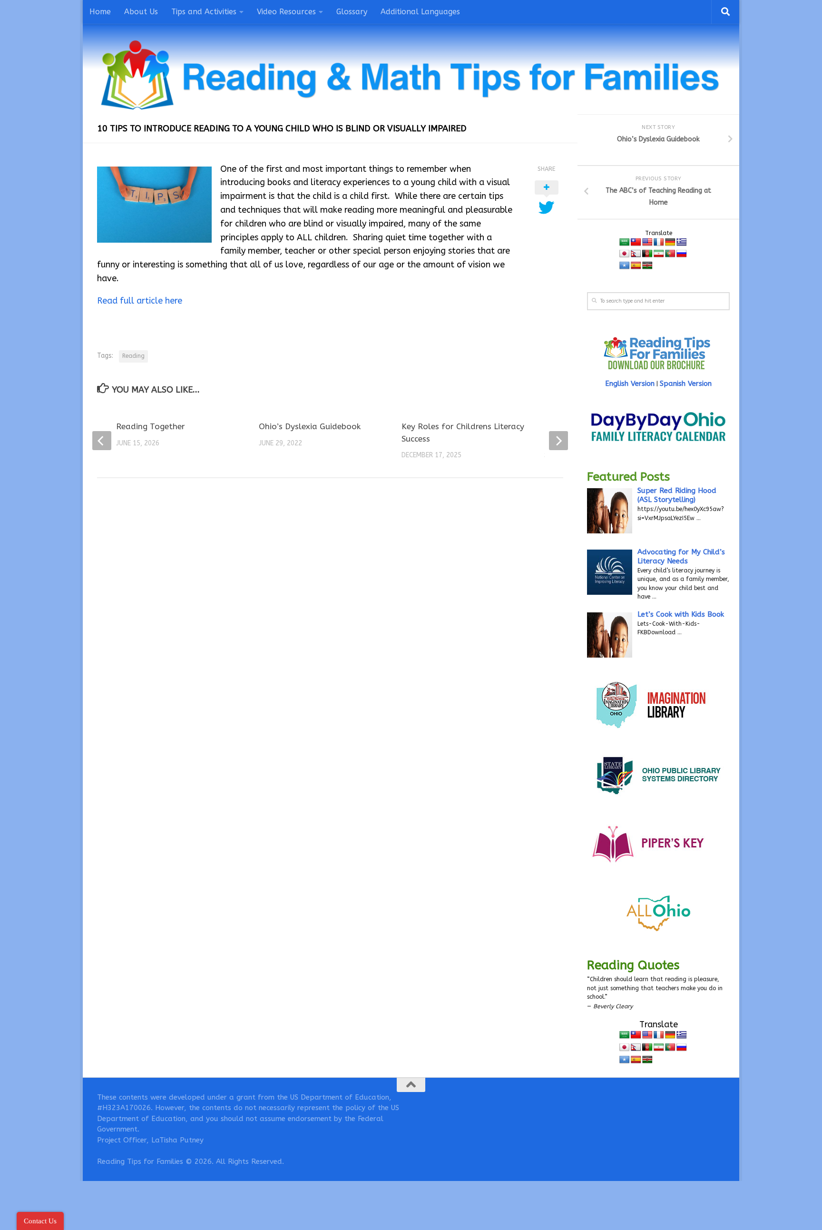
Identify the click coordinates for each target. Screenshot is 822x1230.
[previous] (101, 440)
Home (100, 11)
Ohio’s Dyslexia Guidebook (310, 426)
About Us (141, 11)
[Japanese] (624, 253)
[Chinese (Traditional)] (636, 242)
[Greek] (681, 242)
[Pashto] (647, 253)
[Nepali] (636, 253)
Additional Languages (420, 11)
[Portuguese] (670, 253)
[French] (659, 242)
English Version (630, 383)
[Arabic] (624, 242)
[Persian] (659, 253)
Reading (133, 356)
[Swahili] (647, 265)
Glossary (351, 11)
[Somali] (624, 265)
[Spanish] (636, 265)
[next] (558, 440)
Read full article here (139, 300)
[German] (670, 242)
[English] (647, 242)
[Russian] (681, 253)
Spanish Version (686, 383)
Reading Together (150, 426)
